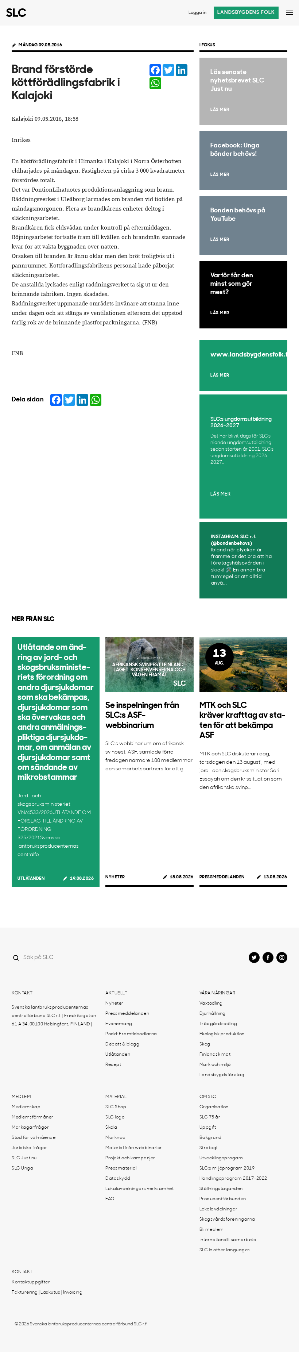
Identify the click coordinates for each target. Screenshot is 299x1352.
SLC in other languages (224, 1250)
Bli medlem (211, 1230)
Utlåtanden (31, 879)
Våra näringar (217, 993)
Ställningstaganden (221, 1189)
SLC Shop (115, 1107)
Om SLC (208, 1097)
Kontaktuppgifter (31, 1282)
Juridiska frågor (29, 1148)
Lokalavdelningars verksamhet (139, 1189)
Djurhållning (212, 1014)
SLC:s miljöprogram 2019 (227, 1168)
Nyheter (115, 877)
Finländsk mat (215, 1054)
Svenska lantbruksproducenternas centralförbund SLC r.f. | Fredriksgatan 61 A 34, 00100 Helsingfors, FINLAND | (54, 1015)
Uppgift (207, 1127)
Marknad (115, 1138)
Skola (111, 1127)
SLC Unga (22, 1168)
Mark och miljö (215, 1065)
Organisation (214, 1107)
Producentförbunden (222, 1199)
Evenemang (118, 1024)
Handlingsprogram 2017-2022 (233, 1178)
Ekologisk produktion (222, 1034)
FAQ (109, 1199)
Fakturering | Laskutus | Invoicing (47, 1292)
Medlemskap (26, 1107)
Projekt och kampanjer (130, 1158)
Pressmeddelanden (222, 877)
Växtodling (211, 1003)
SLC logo (114, 1117)
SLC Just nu (24, 1158)
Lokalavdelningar (218, 1209)
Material (116, 1097)
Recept (113, 1065)
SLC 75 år (210, 1117)
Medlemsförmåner (33, 1117)
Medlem (21, 1097)
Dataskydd (118, 1178)
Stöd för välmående (33, 1138)
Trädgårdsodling (218, 1024)
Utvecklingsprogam (221, 1158)
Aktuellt (116, 993)
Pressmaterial (121, 1168)
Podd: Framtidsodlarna (131, 1034)
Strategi (208, 1148)
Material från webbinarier (133, 1148)
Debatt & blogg (122, 1044)
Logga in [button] (197, 13)
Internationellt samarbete (227, 1240)
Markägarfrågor (30, 1127)
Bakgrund (210, 1138)
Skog (204, 1044)
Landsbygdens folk (246, 12)
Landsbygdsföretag (222, 1075)
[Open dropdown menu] (289, 13)
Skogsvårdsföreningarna (227, 1219)
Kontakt (22, 993)
